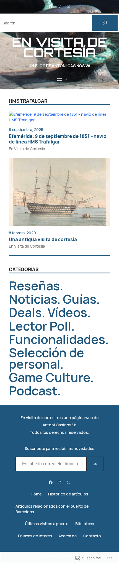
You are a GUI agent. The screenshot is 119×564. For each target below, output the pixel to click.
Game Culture (49, 377)
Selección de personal (46, 358)
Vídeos (67, 312)
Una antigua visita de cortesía (43, 239)
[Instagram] (59, 6)
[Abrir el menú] (59, 79)
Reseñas (34, 285)
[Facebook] (50, 6)
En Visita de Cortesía (27, 148)
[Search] (105, 23)
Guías (79, 298)
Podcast (33, 390)
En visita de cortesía (59, 47)
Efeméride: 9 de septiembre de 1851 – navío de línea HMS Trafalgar (58, 139)
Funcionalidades (57, 339)
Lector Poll (40, 325)
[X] (68, 6)
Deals (25, 312)
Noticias (33, 298)
